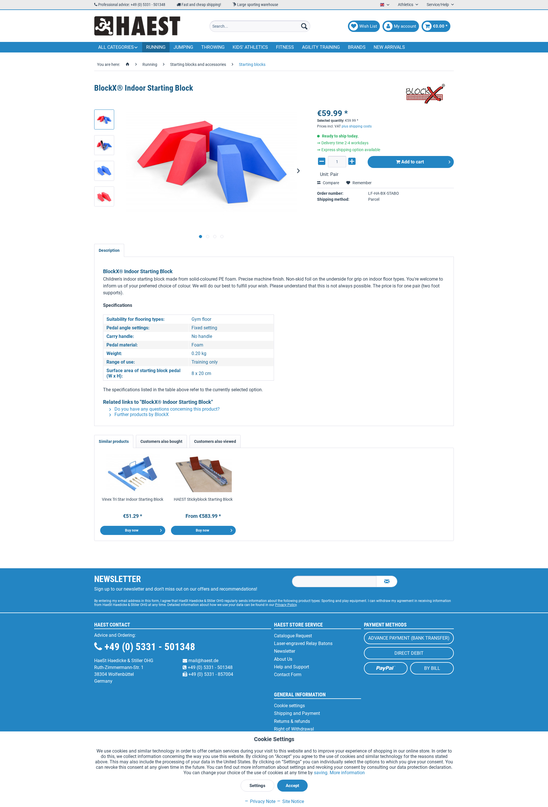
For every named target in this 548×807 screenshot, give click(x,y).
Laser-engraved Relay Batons (303, 643)
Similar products (114, 441)
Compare (330, 183)
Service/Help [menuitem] (438, 4)
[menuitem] (259, 26)
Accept (292, 785)
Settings (257, 785)
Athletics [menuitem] (406, 4)
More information (347, 772)
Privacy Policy (286, 605)
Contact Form (287, 674)
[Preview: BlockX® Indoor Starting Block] (104, 119)
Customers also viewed (215, 441)
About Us (283, 659)
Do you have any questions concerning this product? (166, 409)
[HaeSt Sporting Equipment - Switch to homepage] (137, 26)
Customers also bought (161, 441)
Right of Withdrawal (294, 729)
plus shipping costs (357, 126)
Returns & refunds (292, 721)
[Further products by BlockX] (425, 94)
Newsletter (284, 651)
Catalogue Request (293, 635)
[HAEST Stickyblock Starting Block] (203, 474)
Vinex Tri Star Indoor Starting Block (132, 499)
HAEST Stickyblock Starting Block (203, 499)
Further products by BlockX (141, 414)
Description (109, 250)
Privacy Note (262, 801)
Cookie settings (289, 705)
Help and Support (291, 667)
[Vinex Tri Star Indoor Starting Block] (132, 474)
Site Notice (292, 801)
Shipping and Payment (297, 713)
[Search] (304, 26)
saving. (322, 772)
